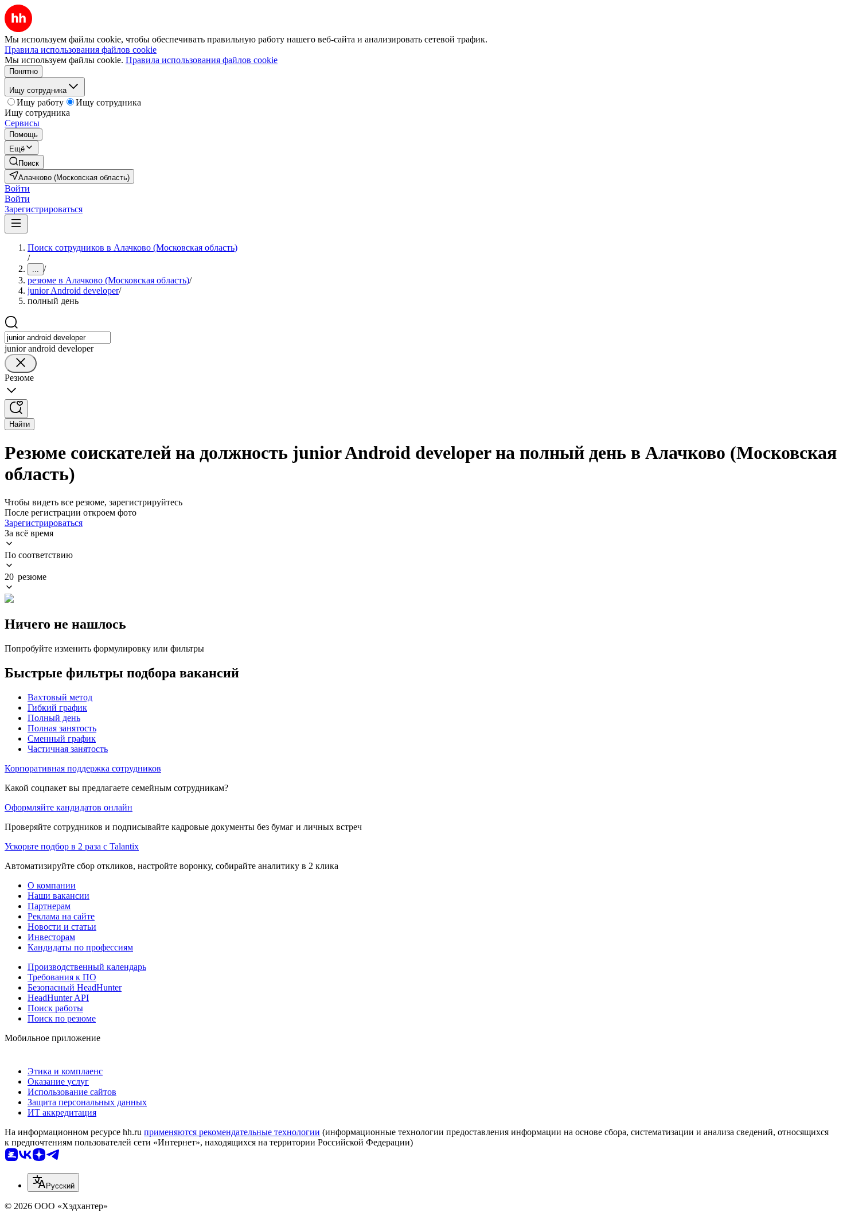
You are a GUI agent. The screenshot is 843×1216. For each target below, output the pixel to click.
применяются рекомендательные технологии (232, 1132)
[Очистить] (21, 363)
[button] (17, 188)
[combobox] (58, 338)
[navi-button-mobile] (16, 224)
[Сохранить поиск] (16, 408)
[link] (24, 162)
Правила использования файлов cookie (202, 60)
